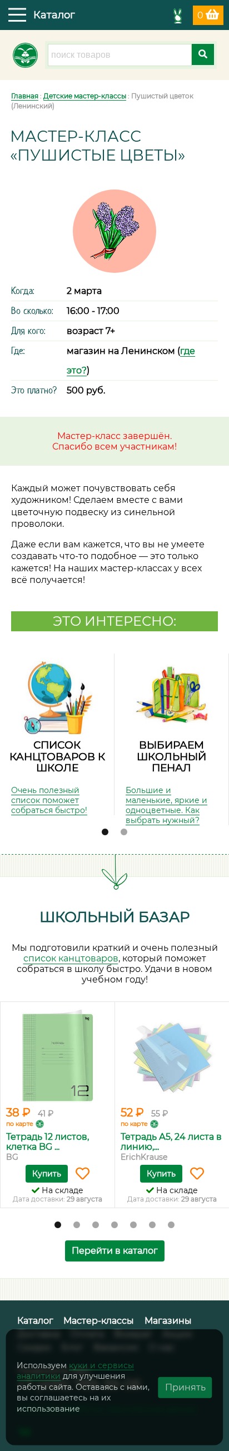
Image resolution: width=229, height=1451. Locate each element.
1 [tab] (105, 832)
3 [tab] (95, 1225)
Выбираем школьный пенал (171, 756)
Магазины (168, 1320)
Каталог (35, 1320)
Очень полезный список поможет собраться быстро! (49, 800)
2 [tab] (124, 832)
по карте (19, 1124)
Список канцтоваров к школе (57, 756)
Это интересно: (114, 621)
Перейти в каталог (115, 1250)
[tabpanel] (57, 734)
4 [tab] (114, 1225)
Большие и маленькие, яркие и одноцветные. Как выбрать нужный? (166, 805)
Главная (24, 96)
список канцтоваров (70, 958)
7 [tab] (171, 1225)
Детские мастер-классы (84, 96)
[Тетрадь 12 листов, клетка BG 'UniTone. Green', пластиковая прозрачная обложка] (57, 1055)
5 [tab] (133, 1225)
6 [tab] (152, 1225)
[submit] (203, 54)
